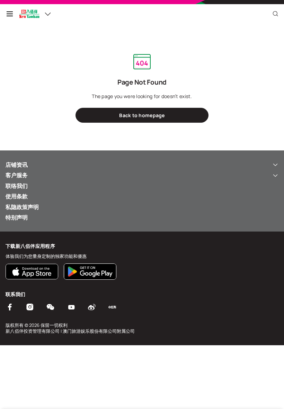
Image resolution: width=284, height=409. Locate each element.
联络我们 (17, 186)
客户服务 (17, 175)
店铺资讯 (17, 165)
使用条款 (17, 196)
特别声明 (17, 217)
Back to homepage (142, 115)
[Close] (275, 14)
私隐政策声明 (22, 207)
